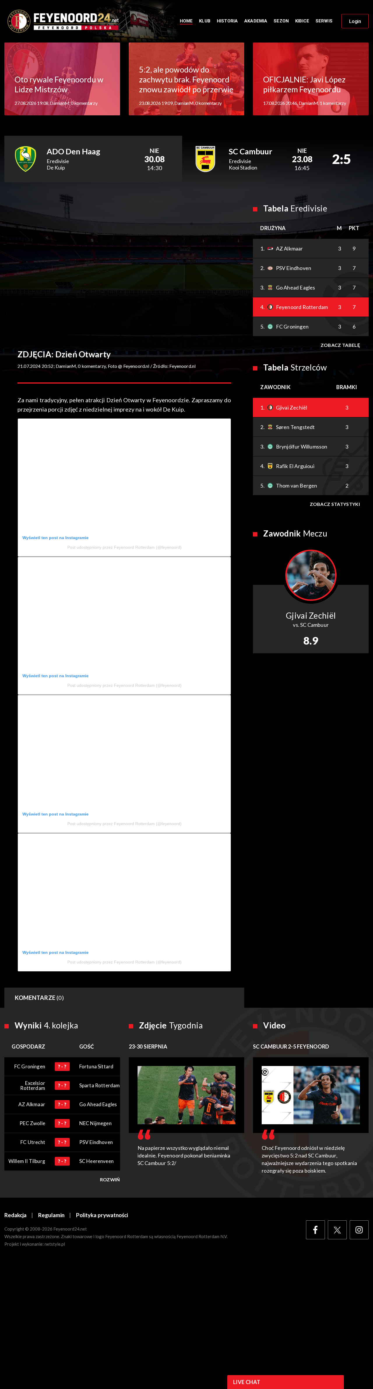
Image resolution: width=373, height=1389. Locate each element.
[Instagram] (359, 1229)
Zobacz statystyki (335, 504)
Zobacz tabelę (340, 345)
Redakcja (15, 1215)
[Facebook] (315, 1229)
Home (186, 21)
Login (355, 21)
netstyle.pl (55, 1244)
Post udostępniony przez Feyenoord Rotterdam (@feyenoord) (124, 547)
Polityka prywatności (102, 1215)
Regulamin (51, 1215)
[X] (337, 1229)
